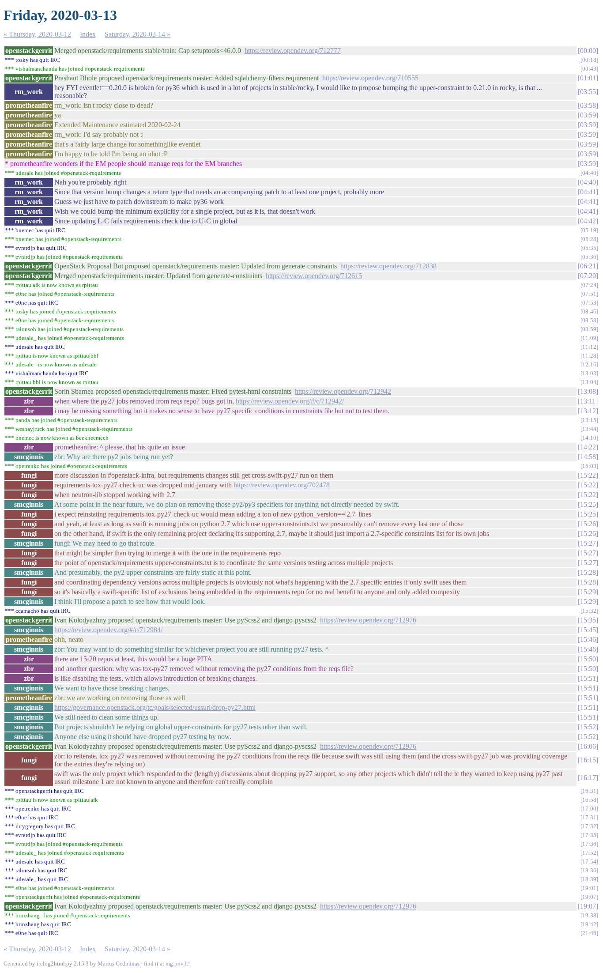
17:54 (589, 861)
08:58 (589, 320)
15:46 (588, 639)
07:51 (589, 293)
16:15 (588, 760)
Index (88, 34)
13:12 (588, 411)
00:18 (589, 60)
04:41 (588, 192)
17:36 (589, 844)
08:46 (589, 311)
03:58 (588, 105)
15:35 (588, 620)
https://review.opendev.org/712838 (388, 266)
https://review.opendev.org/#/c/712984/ (108, 630)
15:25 (588, 504)
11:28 (589, 355)
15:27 (588, 543)
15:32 (589, 610)
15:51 (588, 678)
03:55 (588, 91)
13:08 (588, 391)
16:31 (589, 791)
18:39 (589, 879)
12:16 (589, 364)
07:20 (588, 275)
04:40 (589, 173)
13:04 (589, 382)
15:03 (589, 466)
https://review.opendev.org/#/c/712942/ (290, 401)
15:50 (588, 659)
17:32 (589, 826)
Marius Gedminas (118, 963)
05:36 (589, 256)
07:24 (589, 285)
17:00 (589, 808)
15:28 (588, 572)
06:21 (588, 266)
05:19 (589, 230)
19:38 (589, 915)
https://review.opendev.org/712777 (293, 50)
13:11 (587, 401)
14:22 (588, 447)
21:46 (589, 933)
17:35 (589, 835)
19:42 (589, 924)
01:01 (588, 78)
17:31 (589, 817)
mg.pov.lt (177, 963)
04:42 (588, 221)
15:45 (588, 630)
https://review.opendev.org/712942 (343, 391)
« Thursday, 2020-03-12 (37, 34)
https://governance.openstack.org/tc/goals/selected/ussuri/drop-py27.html (155, 707)
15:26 (588, 524)
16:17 (588, 777)
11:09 (589, 338)
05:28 (589, 239)
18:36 (589, 870)
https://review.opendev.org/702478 (282, 485)
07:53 (589, 302)
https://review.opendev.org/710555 (370, 78)
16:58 (589, 799)
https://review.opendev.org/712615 (314, 275)
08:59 (589, 329)
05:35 (589, 248)
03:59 (588, 115)
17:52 (589, 852)
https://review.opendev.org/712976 (368, 620)
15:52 (588, 727)
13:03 (589, 373)
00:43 (589, 68)
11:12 (589, 346)
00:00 (588, 50)
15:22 (588, 475)
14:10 (589, 437)
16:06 (588, 746)
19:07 (589, 897)
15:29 (588, 592)
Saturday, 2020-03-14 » (137, 34)
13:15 (589, 420)
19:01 (589, 888)
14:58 (588, 456)
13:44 (589, 429)
